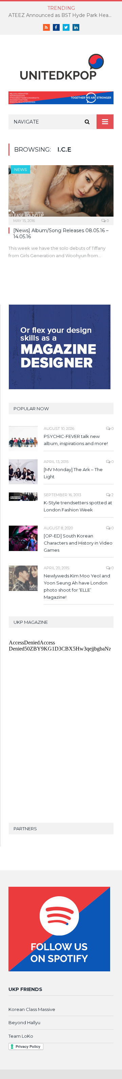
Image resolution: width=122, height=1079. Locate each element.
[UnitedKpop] (61, 64)
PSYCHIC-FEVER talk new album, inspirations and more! (76, 440)
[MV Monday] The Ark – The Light (73, 473)
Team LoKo (20, 1036)
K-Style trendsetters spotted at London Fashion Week (78, 506)
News (20, 169)
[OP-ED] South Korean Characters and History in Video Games (78, 543)
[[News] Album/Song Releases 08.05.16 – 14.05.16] (61, 192)
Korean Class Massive (31, 1009)
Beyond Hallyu (24, 1022)
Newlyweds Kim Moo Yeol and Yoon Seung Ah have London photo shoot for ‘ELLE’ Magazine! (77, 586)
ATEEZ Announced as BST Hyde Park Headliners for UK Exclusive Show (62, 15)
